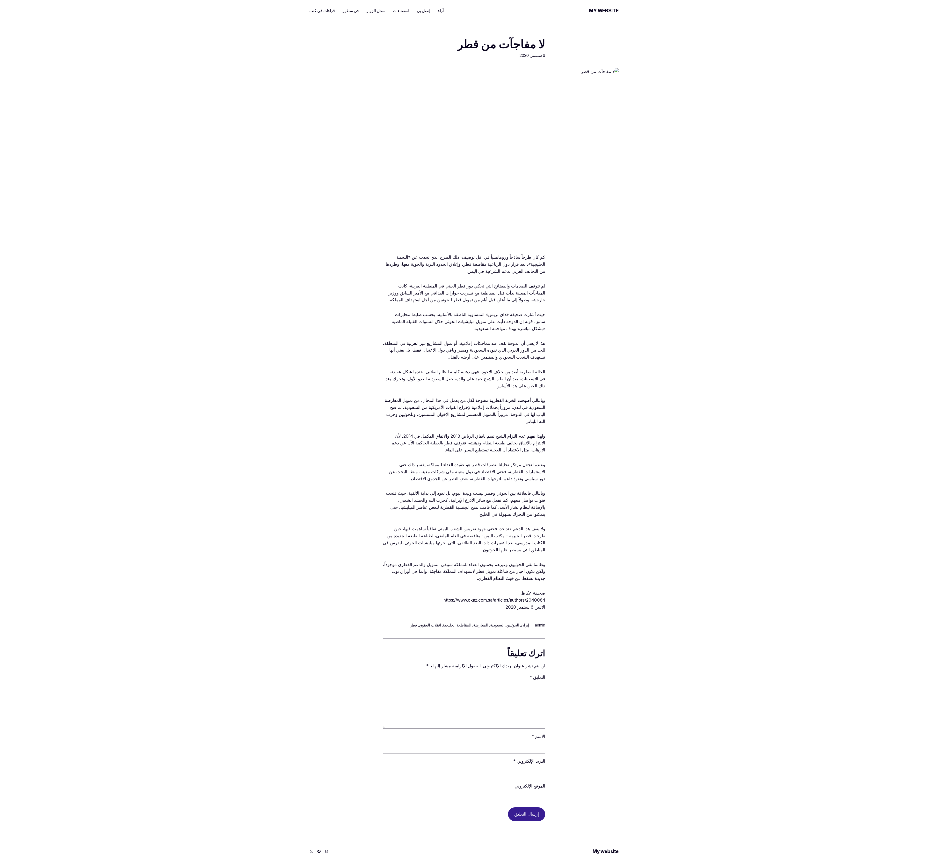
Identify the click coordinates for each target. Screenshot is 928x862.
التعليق (537, 677)
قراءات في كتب (322, 10)
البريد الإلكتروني (529, 761)
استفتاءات (401, 10)
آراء (441, 10)
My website (604, 11)
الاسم (538, 736)
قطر (413, 625)
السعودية (497, 625)
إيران (525, 625)
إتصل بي (423, 10)
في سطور (351, 10)
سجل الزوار (376, 10)
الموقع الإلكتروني (530, 785)
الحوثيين (512, 625)
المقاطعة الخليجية (457, 625)
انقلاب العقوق (430, 625)
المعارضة (480, 625)
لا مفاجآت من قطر (501, 44)
